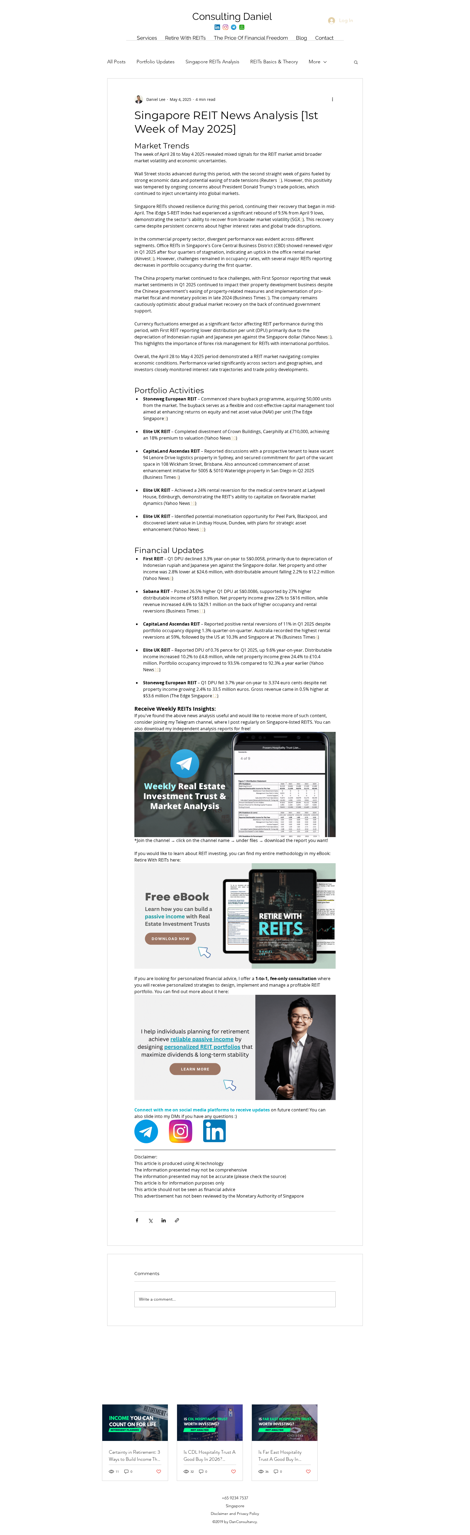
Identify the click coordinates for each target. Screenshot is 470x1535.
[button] (355, 62)
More (314, 62)
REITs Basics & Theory (274, 62)
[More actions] (332, 99)
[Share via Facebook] (137, 1220)
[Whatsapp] (242, 27)
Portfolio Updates (156, 62)
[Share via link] (177, 1220)
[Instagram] (225, 27)
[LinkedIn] (217, 27)
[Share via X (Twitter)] (150, 1220)
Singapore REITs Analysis (212, 62)
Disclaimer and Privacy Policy (235, 1513)
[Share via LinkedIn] (163, 1220)
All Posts (116, 62)
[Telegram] (233, 27)
